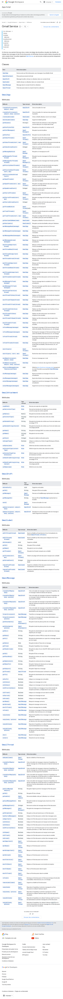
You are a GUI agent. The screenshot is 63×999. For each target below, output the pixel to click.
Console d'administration (28, 947)
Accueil (3, 22)
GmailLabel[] (27, 223)
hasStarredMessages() (9, 816)
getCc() (5, 638)
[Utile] (57, 22)
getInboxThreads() (9, 138)
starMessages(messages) (10, 378)
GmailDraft (6, 79)
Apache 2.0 (27, 924)
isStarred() (6, 695)
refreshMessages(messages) (11, 332)
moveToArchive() (8, 859)
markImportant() (8, 841)
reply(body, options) (9, 719)
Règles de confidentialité (21, 991)
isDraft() (6, 679)
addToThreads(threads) (7, 538)
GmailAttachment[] (22, 622)
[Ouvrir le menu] (2, 2)
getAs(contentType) (9, 409)
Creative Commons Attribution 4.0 (45, 922)
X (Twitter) (45, 952)
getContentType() (8, 417)
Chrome (4, 974)
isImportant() (7, 819)
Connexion (58, 2)
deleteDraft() (7, 487)
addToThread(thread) (9, 533)
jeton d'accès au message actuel (45, 367)
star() (5, 735)
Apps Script (6, 7)
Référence (29, 22)
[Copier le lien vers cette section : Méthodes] (11, 100)
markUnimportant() (8, 850)
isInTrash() (6, 692)
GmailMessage (7, 85)
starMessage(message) (9, 373)
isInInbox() (6, 685)
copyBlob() (6, 406)
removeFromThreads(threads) (9, 570)
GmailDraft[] (27, 135)
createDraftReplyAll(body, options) (9, 608)
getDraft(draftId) (8, 127)
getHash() (6, 430)
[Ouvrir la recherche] (41, 2)
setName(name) (7, 467)
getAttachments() (8, 621)
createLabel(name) (8, 117)
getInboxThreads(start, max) (12, 142)
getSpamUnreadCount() (10, 188)
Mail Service (29, 56)
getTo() (5, 674)
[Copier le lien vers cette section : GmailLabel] (14, 520)
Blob (22, 406)
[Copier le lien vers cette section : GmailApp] (12, 95)
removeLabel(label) (9, 882)
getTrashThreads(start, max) (12, 216)
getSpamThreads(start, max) (12, 183)
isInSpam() (6, 832)
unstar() (5, 738)
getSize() (6, 438)
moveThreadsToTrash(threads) (9, 323)
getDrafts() (6, 135)
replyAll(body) (7, 724)
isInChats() (6, 682)
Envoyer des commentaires (51, 26)
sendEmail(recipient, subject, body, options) (11, 363)
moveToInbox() (7, 864)
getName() (6, 433)
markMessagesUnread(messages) (9, 241)
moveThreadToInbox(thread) (11, 295)
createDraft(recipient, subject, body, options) (11, 113)
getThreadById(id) (9, 206)
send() (5, 502)
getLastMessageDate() (9, 801)
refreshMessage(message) (11, 327)
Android (4, 971)
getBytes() (6, 414)
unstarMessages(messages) (11, 386)
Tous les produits (6, 984)
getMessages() (7, 808)
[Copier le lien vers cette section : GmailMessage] (16, 578)
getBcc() (5, 631)
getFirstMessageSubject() (8, 789)
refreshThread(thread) (10, 336)
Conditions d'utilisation (8, 961)
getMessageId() (7, 498)
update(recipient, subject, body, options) (12, 512)
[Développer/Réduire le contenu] (12, 31)
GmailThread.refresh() (38, 534)
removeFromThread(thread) (9, 565)
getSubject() (7, 668)
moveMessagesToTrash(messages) (10, 286)
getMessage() (7, 493)
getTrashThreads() (9, 211)
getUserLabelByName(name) (11, 220)
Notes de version (6, 954)
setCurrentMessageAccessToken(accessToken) (11, 368)
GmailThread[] (25, 138)
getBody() (6, 635)
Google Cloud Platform (8, 979)
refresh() (6, 710)
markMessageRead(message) (11, 226)
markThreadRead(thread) (10, 249)
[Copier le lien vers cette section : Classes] (10, 65)
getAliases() (7, 122)
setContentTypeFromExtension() (9, 454)
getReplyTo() (7, 664)
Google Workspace (12, 22)
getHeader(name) (8, 649)
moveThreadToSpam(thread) (11, 300)
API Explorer (25, 955)
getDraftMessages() (9, 130)
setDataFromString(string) (11, 458)
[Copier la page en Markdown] (25, 26)
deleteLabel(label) (9, 120)
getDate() (6, 643)
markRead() (6, 701)
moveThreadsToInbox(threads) (9, 314)
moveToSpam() (7, 869)
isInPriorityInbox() (9, 688)
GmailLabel (6, 82)
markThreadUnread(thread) (11, 258)
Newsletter (45, 949)
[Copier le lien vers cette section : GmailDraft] (14, 474)
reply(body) (6, 715)
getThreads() (7, 551)
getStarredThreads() (9, 193)
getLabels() (6, 796)
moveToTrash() (7, 707)
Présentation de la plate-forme (10, 949)
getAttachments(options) (8, 627)
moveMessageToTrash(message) (9, 282)
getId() (5, 490)
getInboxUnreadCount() (10, 147)
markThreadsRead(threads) (11, 267)
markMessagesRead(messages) (12, 235)
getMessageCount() (8, 805)
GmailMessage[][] (26, 161)
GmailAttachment (8, 76)
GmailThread (6, 88)
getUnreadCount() (8, 560)
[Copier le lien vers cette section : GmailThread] (15, 745)
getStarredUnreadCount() (11, 202)
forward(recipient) (9, 614)
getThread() (6, 671)
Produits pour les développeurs (10, 951)
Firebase (4, 976)
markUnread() (7, 704)
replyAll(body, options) (7, 729)
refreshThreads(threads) (11, 343)
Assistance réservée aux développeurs (8, 957)
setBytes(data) (7, 445)
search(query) (7, 349)
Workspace (19, 2)
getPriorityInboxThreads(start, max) (11, 170)
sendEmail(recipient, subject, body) (9, 359)
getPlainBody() (7, 656)
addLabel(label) (8, 757)
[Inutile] (60, 22)
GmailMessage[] (26, 131)
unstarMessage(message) (10, 381)
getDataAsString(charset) (11, 426)
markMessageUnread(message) (12, 231)
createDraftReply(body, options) (8, 596)
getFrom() (6, 646)
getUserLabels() (8, 223)
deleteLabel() (7, 542)
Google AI (4, 982)
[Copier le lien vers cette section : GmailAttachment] (20, 393)
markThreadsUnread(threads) (12, 277)
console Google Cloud (27, 952)
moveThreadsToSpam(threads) (12, 318)
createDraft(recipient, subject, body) (10, 108)
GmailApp (5, 73)
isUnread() (6, 698)
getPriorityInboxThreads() (11, 165)
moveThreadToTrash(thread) (11, 304)
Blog (44, 947)
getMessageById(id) (9, 151)
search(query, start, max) (11, 353)
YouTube (45, 955)
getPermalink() (7, 813)
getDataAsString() (8, 421)
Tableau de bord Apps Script (29, 949)
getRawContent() (8, 661)
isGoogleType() (8, 441)
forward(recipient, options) (9, 618)
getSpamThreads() (8, 179)
